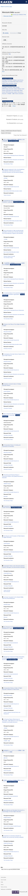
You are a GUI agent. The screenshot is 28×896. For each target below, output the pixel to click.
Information (3, 877)
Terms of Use (4, 886)
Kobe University (7, 591)
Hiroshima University (8, 348)
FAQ (2, 882)
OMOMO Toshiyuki (7, 483)
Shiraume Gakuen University (9, 256)
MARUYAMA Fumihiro (8, 695)
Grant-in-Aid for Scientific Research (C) (11, 522)
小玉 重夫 (5, 239)
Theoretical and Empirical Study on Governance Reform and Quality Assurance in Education (12, 476)
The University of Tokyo (8, 163)
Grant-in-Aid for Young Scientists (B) (11, 642)
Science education (19, 93)
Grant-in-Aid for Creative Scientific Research (12, 826)
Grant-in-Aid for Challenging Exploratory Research (13, 551)
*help (25, 14)
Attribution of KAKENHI (6, 889)
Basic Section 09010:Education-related (11, 252)
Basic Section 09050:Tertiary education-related (13, 190)
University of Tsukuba (8, 408)
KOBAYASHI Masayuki (8, 843)
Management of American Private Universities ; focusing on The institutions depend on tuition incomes (13, 658)
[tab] (14, 116)
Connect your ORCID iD (18, 14)
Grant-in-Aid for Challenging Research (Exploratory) (14, 155)
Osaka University (7, 590)
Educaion (4, 93)
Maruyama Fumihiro (7, 331)
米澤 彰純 (5, 178)
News (2, 884)
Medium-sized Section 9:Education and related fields (14, 159)
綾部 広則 (5, 757)
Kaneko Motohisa (7, 391)
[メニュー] (26, 2)
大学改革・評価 (10, 93)
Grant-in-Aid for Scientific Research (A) (11, 370)
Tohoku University (7, 195)
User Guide (3, 879)
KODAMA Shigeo (7, 604)
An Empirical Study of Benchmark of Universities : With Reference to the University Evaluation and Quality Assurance (12, 721)
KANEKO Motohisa (7, 817)
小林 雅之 (5, 728)
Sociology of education (7, 80)
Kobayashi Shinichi (7, 361)
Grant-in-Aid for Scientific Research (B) (11, 186)
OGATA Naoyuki (7, 543)
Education (20, 92)
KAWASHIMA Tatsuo (8, 573)
